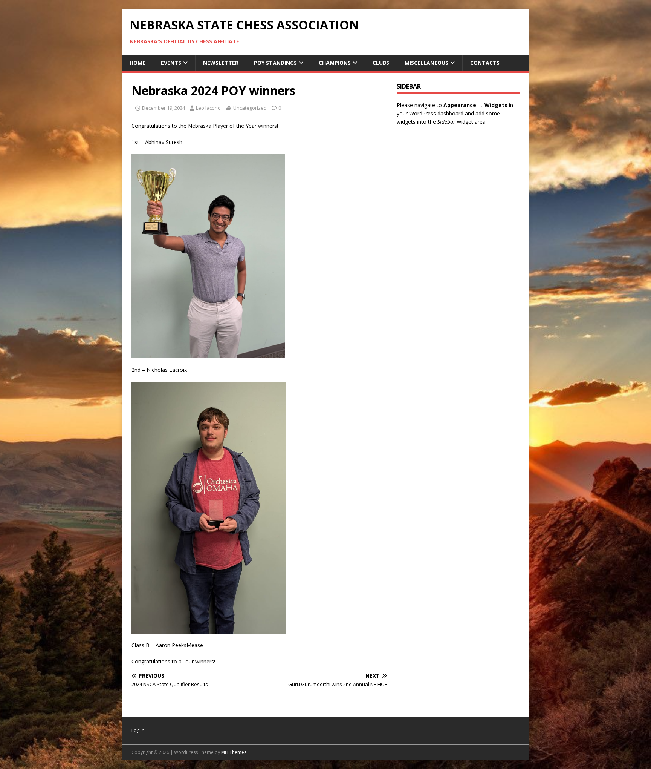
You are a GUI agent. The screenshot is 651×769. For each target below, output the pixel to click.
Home (137, 62)
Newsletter (220, 62)
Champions (335, 62)
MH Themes (233, 752)
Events (171, 62)
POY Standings (275, 62)
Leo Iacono (208, 107)
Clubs (381, 62)
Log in (138, 730)
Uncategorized (250, 107)
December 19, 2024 (163, 107)
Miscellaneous (426, 62)
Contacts (485, 62)
